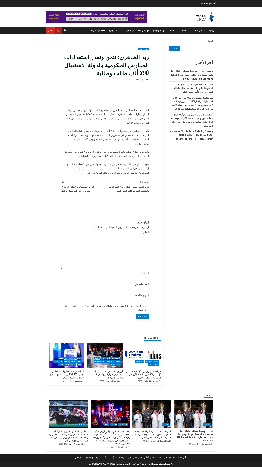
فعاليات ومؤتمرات (98, 30)
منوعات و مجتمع (115, 30)
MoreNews (95, 463)
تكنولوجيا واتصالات (76, 361)
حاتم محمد (154, 381)
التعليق (145, 232)
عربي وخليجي (140, 361)
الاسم (145, 273)
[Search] (65, 30)
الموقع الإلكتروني (141, 295)
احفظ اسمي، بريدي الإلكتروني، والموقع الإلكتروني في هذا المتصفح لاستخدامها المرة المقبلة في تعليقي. (105, 308)
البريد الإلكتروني (141, 284)
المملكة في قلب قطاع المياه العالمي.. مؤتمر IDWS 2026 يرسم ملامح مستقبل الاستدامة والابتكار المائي (66, 374)
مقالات (172, 30)
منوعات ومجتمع (159, 30)
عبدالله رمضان (206, 444)
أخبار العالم (106, 358)
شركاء (114, 457)
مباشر (50, 30)
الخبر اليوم (199, 30)
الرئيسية (212, 30)
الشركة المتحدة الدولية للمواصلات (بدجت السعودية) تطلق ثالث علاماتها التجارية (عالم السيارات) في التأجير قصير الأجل (193, 88)
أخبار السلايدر (116, 358)
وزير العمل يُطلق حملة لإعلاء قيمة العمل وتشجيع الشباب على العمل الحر (128, 186)
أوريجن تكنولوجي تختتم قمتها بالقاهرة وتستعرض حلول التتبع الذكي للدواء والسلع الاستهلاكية (106, 374)
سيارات (66, 361)
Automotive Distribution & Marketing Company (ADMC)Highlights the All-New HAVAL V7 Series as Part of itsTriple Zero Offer (191, 135)
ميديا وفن (130, 30)
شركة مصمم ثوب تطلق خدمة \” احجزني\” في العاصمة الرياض (77, 186)
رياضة (106, 424)
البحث (210, 40)
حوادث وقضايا (143, 30)
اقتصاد (183, 30)
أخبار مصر (98, 358)
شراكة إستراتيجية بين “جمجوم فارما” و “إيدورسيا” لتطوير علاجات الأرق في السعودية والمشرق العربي (143, 374)
